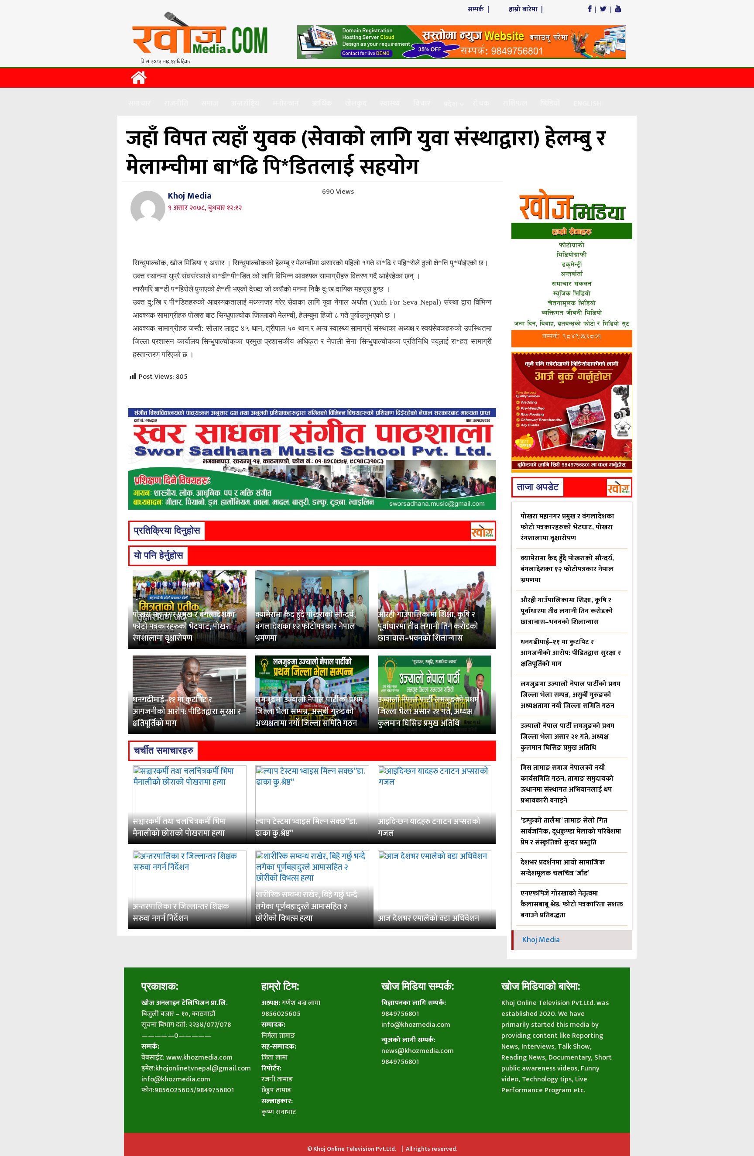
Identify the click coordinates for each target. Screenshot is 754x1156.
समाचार (139, 103)
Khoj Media (190, 196)
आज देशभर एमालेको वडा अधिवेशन (428, 918)
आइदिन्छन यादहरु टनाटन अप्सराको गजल (429, 827)
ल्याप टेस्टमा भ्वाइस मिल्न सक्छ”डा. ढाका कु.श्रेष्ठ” (306, 827)
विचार (422, 103)
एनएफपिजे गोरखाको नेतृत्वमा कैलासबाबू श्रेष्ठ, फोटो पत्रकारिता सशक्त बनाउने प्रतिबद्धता (572, 904)
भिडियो (550, 103)
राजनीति (176, 103)
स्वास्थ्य (390, 103)
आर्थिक (322, 103)
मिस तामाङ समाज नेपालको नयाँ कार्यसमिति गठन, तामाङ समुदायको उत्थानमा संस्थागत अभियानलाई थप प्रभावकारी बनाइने (567, 784)
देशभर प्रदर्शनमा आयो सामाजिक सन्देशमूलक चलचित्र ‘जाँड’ (563, 868)
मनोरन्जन (286, 103)
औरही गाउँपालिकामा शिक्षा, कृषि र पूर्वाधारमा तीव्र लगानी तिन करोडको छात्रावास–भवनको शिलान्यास (428, 626)
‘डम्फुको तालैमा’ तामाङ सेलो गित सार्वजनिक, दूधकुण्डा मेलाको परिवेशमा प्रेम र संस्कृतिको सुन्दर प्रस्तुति (571, 831)
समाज (209, 103)
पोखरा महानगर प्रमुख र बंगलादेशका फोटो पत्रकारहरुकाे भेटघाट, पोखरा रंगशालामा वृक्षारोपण (184, 626)
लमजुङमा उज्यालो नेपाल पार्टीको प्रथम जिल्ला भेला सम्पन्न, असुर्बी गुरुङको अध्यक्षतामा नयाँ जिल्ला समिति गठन (309, 711)
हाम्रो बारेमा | (527, 9)
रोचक (481, 103)
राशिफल (515, 103)
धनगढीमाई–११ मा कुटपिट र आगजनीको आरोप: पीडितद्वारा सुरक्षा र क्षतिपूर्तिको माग (187, 711)
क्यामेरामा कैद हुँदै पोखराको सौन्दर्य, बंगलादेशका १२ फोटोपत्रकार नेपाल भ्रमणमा (305, 626)
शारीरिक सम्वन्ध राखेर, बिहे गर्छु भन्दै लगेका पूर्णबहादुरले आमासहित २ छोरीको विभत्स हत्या (306, 906)
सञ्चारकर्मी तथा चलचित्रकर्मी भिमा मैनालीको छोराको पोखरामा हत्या (179, 827)
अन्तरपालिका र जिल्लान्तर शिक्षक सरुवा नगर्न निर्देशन (181, 912)
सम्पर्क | (479, 9)
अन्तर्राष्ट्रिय (245, 103)
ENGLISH (587, 103)
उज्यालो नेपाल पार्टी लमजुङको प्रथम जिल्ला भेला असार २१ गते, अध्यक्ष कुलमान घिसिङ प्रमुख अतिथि (428, 711)
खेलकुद (356, 103)
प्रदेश (450, 104)
